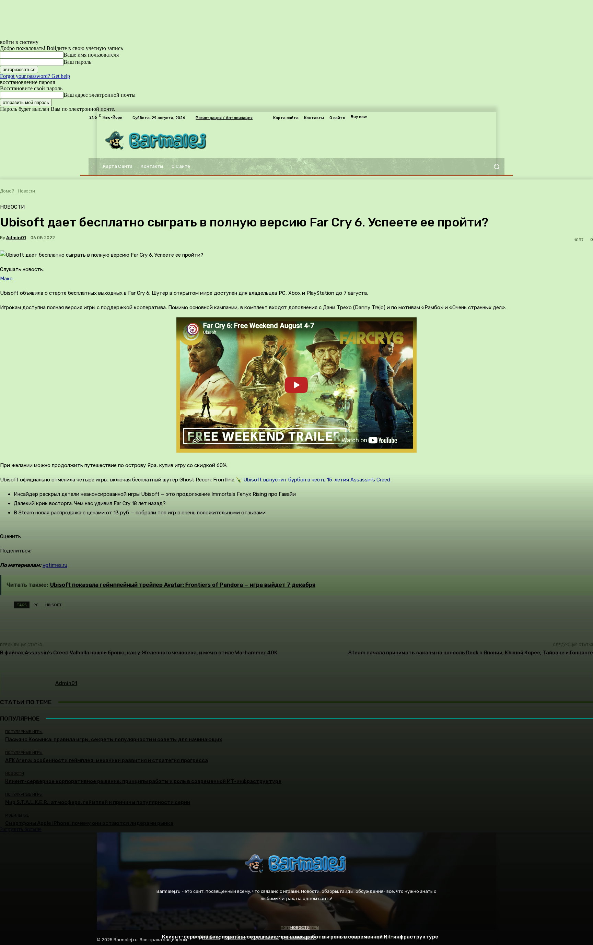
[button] (496, 167)
